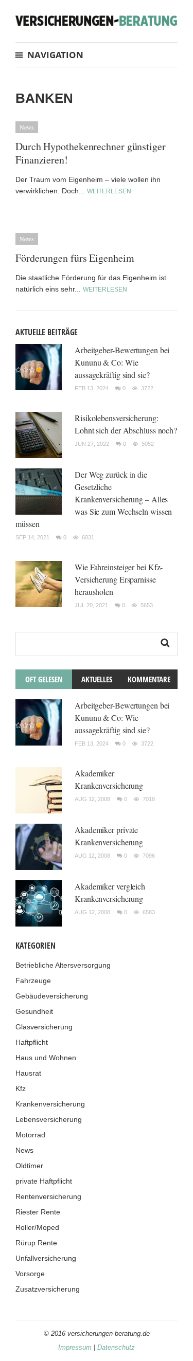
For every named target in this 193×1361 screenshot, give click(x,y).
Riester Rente (37, 1212)
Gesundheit (34, 1011)
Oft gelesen (43, 679)
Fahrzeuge (33, 980)
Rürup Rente (36, 1243)
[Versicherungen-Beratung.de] (96, 19)
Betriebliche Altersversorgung (63, 965)
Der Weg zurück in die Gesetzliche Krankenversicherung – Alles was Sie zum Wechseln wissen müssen (93, 499)
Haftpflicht (31, 1042)
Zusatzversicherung (47, 1289)
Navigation (55, 55)
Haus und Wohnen (45, 1058)
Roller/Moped (37, 1227)
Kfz (20, 1088)
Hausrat (28, 1073)
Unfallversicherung (45, 1258)
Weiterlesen (109, 191)
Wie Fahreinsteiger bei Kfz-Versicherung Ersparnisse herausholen (119, 579)
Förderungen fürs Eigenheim (74, 258)
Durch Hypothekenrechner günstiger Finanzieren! (90, 153)
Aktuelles (96, 679)
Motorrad (30, 1135)
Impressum (75, 1347)
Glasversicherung (44, 1027)
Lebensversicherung (48, 1119)
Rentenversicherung (48, 1196)
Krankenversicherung (50, 1104)
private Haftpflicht (43, 1181)
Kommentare (149, 679)
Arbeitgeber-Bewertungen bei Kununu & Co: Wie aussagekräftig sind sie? (122, 362)
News (27, 127)
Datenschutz (116, 1347)
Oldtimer (29, 1166)
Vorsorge (30, 1273)
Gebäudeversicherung (51, 996)
